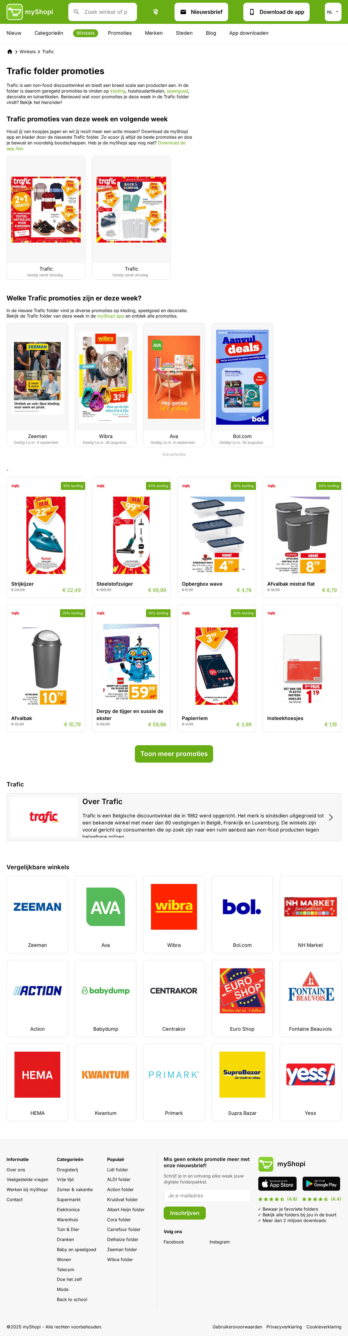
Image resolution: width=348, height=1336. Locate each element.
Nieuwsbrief (207, 12)
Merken (154, 33)
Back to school (72, 1299)
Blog (211, 33)
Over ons (16, 1169)
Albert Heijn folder (126, 1209)
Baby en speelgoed (76, 1249)
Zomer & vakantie (75, 1189)
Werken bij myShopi (27, 1189)
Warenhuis (67, 1219)
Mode (63, 1289)
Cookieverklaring (323, 1326)
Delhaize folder (122, 1239)
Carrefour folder (124, 1229)
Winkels (85, 33)
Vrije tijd (65, 1179)
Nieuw (14, 33)
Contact (15, 1199)
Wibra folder (120, 1259)
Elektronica (68, 1209)
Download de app (282, 12)
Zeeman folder (122, 1249)
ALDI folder (118, 1179)
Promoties (120, 33)
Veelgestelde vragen (27, 1179)
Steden (184, 33)
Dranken (65, 1239)
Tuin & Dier (68, 1229)
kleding (117, 91)
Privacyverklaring (284, 1326)
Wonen (64, 1259)
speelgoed (177, 91)
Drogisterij (67, 1169)
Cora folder (119, 1219)
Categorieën (49, 33)
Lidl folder (117, 1169)
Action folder (120, 1189)
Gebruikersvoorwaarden (237, 1326)
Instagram (220, 1242)
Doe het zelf (69, 1279)
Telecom (65, 1269)
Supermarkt (68, 1199)
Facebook (174, 1242)
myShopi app (110, 316)
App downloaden (249, 33)
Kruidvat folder (122, 1199)
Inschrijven (184, 1213)
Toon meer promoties (174, 754)
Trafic (48, 51)
